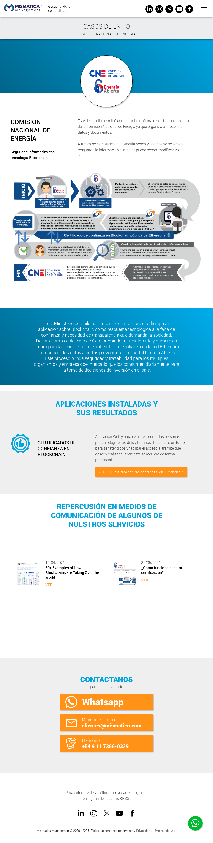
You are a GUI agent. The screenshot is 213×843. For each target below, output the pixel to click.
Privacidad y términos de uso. (156, 830)
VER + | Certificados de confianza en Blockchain (141, 472)
